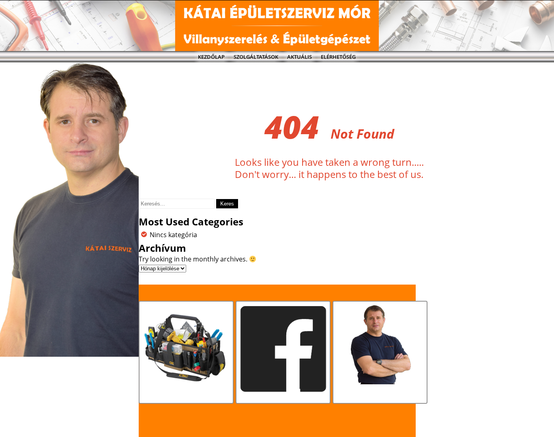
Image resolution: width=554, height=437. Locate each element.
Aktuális (299, 56)
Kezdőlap (211, 56)
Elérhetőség (338, 56)
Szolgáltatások (256, 56)
